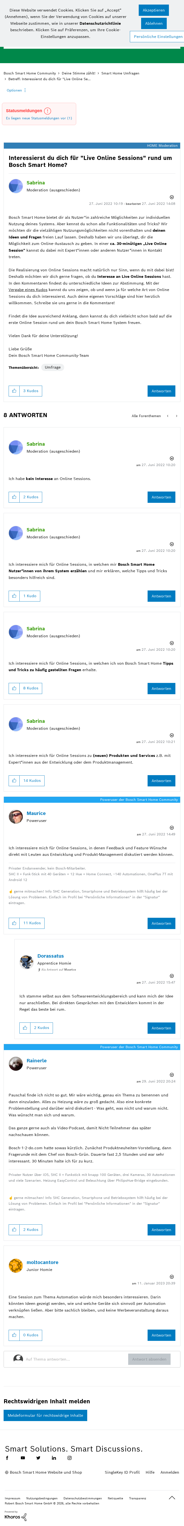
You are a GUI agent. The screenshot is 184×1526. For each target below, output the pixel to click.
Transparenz (137, 1498)
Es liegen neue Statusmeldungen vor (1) (39, 118)
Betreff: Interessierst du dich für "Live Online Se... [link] (49, 79)
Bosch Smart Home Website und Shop (46, 1472)
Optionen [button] (14, 90)
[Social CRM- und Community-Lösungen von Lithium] (15, 1516)
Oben (172, 1498)
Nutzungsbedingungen (42, 1498)
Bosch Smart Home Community (30, 73)
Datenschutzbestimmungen (82, 1498)
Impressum (12, 1498)
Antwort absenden (149, 1359)
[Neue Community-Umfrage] (168, 415)
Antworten (161, 391)
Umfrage (53, 367)
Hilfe (150, 1472)
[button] (154, 10)
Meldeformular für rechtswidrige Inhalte (45, 1415)
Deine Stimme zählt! (78, 73)
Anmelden (170, 1472)
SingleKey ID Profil (122, 1472)
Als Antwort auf (58, 969)
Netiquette (115, 1498)
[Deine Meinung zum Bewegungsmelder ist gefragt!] (176, 415)
